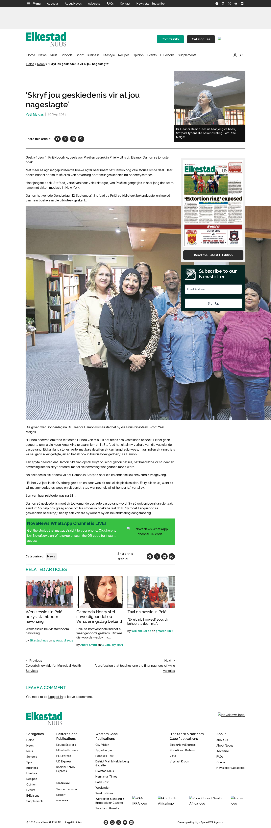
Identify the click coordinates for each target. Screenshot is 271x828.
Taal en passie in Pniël (147, 611)
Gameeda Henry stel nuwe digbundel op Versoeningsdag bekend (99, 616)
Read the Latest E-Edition (213, 255)
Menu (37, 3)
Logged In (55, 697)
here (109, 530)
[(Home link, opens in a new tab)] (44, 718)
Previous (35, 661)
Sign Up (213, 303)
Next (167, 661)
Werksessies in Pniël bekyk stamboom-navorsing (44, 616)
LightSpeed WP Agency (209, 822)
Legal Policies (73, 822)
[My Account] (235, 55)
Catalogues (201, 39)
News (41, 64)
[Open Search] (241, 55)
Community (170, 39)
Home (30, 64)
